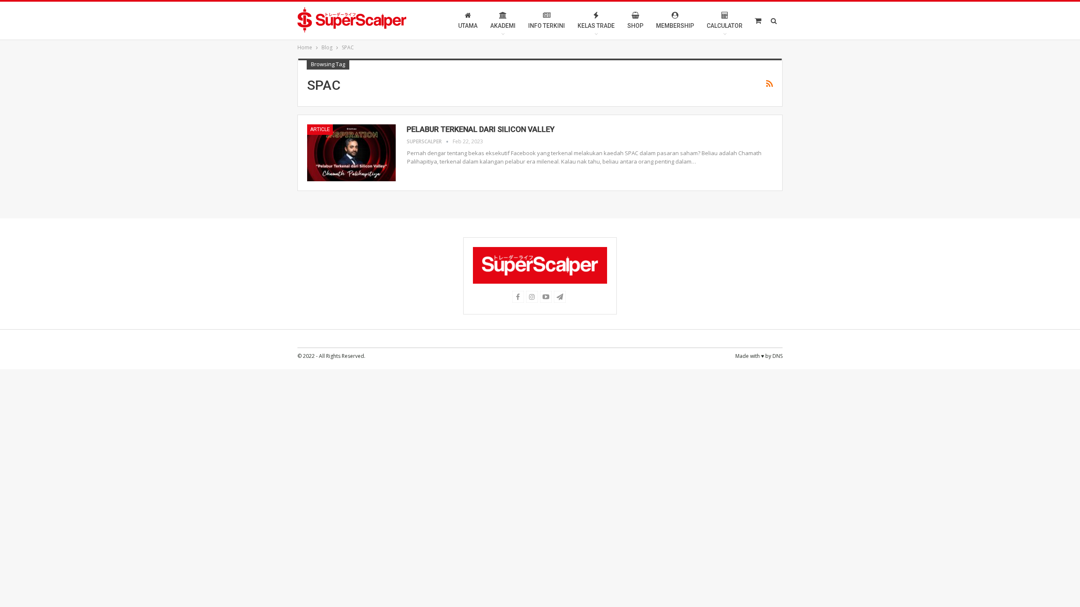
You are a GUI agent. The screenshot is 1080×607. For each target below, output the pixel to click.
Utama (468, 25)
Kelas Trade (596, 25)
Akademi (503, 25)
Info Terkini (546, 25)
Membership (675, 25)
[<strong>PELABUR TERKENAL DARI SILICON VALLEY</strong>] (351, 152)
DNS (777, 356)
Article (320, 129)
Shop (635, 25)
